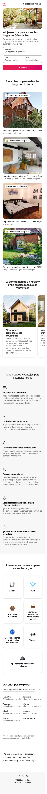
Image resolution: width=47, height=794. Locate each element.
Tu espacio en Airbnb (31, 4)
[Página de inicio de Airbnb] (5, 4)
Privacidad (18, 782)
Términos (27, 782)
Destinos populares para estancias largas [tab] (19, 689)
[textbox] (13, 60)
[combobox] (22, 51)
